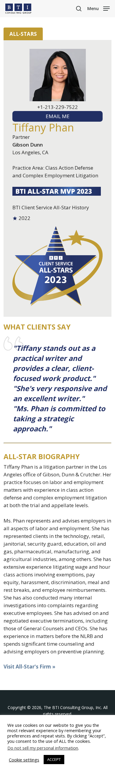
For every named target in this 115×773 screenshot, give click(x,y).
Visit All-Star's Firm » (29, 666)
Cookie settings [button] (24, 759)
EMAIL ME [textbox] (58, 116)
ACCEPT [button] (54, 759)
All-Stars (23, 33)
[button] (98, 8)
